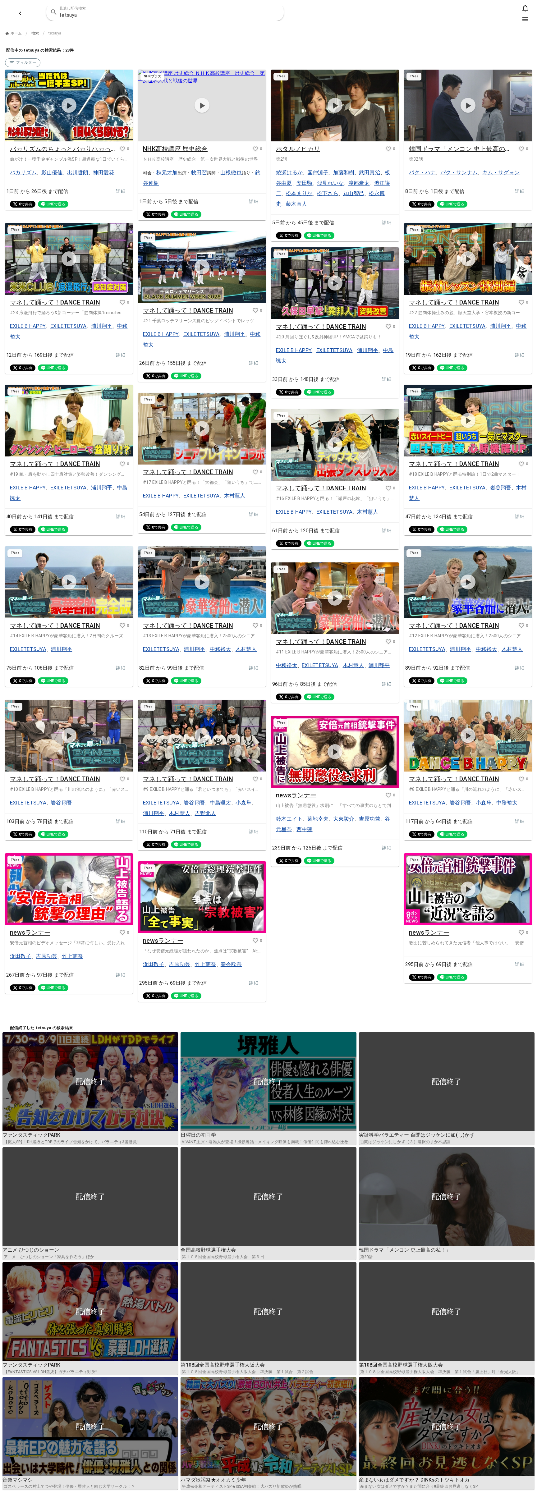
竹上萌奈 (72, 956)
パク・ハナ (422, 172)
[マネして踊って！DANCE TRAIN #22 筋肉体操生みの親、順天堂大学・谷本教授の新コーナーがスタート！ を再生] (468, 259)
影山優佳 (52, 172)
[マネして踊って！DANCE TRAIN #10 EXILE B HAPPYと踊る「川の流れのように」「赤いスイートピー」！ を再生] (69, 736)
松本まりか (299, 193)
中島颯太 (220, 803)
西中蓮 (304, 829)
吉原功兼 (369, 819)
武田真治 (369, 172)
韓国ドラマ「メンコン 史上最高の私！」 (462, 149)
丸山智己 (353, 193)
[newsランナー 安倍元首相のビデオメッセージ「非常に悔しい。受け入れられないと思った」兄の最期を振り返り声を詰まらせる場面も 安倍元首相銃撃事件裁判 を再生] (69, 889)
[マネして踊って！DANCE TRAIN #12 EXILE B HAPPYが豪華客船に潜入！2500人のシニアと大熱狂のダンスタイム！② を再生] (468, 582)
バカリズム (23, 172)
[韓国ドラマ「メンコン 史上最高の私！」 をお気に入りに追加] (521, 148)
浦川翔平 (101, 326)
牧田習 (199, 172)
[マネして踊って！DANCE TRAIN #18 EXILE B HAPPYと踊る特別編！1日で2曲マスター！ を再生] (468, 421)
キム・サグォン (501, 172)
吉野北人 (205, 813)
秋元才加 (167, 172)
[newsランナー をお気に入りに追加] (388, 795)
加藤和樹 (344, 172)
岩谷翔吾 (501, 487)
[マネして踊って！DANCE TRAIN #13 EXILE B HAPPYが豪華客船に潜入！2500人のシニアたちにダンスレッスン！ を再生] (202, 582)
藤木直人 (296, 204)
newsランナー (296, 795)
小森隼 (244, 803)
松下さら (327, 193)
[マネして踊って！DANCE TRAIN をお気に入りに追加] (122, 302)
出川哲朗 (78, 172)
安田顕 (304, 183)
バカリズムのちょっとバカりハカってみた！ (63, 149)
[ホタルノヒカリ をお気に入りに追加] (388, 148)
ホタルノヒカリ (298, 149)
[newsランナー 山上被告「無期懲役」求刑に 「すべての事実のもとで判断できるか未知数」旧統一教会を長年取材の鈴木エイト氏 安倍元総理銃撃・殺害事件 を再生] (335, 752)
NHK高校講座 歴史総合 (175, 149)
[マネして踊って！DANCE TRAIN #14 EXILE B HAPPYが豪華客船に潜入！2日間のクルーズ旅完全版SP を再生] (69, 582)
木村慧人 (235, 496)
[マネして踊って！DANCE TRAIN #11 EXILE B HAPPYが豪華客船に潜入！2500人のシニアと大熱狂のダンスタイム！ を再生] (335, 598)
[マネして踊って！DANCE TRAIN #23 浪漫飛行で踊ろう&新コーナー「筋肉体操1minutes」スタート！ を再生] (69, 259)
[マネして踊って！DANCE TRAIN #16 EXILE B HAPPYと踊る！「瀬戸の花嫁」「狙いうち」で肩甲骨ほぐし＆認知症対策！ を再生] (335, 445)
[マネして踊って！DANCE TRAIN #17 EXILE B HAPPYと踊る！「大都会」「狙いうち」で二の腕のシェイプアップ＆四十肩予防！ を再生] (202, 429)
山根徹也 (231, 172)
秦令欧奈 (231, 964)
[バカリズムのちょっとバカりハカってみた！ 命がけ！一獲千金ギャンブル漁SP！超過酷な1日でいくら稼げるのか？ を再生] (69, 106)
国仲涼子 (318, 172)
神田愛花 (103, 172)
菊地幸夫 (318, 819)
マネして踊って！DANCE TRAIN (55, 302)
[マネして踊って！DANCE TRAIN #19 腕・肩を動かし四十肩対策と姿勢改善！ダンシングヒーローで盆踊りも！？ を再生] (69, 421)
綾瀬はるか (289, 172)
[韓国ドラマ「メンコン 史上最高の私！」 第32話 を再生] (468, 106)
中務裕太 (220, 649)
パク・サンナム (459, 172)
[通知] (525, 8)
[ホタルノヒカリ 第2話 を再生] (335, 106)
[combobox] (164, 12)
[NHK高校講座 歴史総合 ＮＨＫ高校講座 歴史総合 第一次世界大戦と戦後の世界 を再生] (202, 106)
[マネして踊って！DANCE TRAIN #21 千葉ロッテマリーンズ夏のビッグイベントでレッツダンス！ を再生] (202, 267)
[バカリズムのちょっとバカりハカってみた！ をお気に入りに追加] (122, 148)
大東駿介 (344, 819)
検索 (35, 33)
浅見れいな (330, 183)
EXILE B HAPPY (28, 326)
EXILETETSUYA (68, 326)
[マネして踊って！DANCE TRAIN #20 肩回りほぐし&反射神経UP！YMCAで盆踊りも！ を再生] (335, 283)
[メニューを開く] (525, 19)
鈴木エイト (289, 819)
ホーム (16, 33)
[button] (275, 12)
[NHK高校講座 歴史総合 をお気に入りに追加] (255, 148)
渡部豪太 (359, 183)
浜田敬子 (20, 956)
